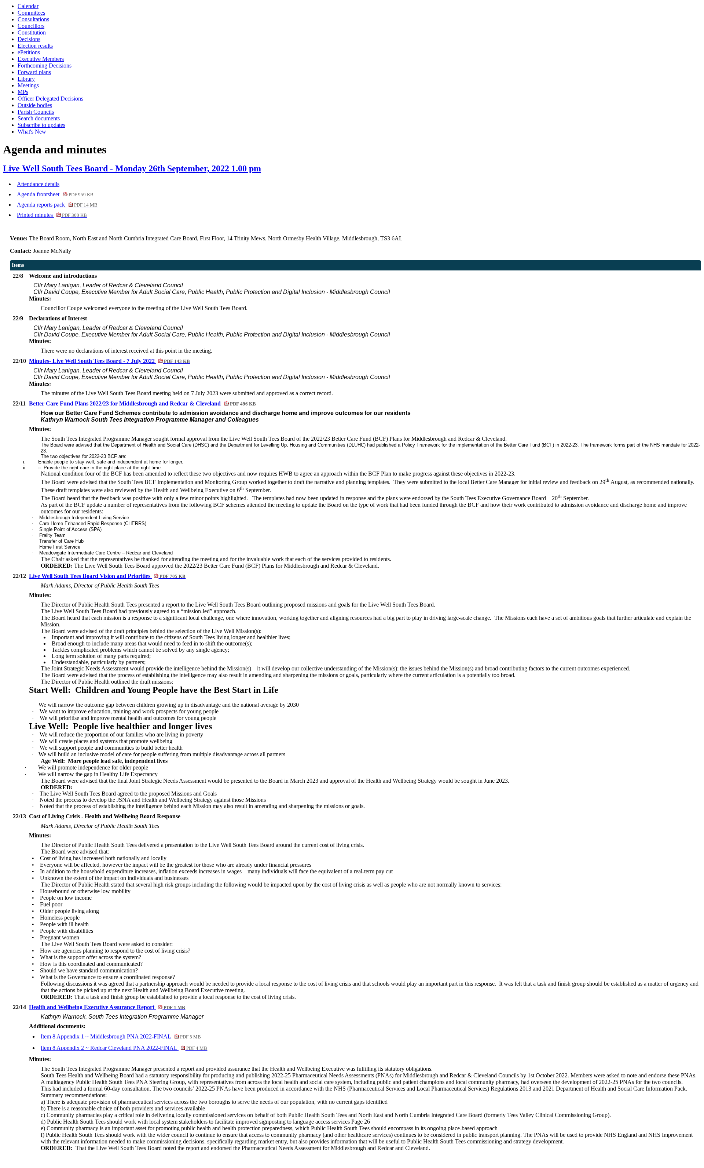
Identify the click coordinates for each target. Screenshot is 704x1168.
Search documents (39, 118)
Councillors (31, 26)
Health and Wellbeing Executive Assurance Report (107, 1007)
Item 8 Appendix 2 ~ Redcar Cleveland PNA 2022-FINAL (124, 1048)
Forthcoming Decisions (45, 65)
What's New (32, 131)
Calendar (28, 6)
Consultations (33, 19)
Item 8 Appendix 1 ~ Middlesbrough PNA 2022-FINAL (121, 1036)
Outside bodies (35, 105)
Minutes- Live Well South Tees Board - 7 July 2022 (109, 361)
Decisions (29, 39)
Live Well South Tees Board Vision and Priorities (107, 576)
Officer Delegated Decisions (50, 98)
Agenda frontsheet (55, 194)
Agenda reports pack (57, 204)
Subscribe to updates (41, 125)
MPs (23, 92)
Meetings (28, 85)
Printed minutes (52, 215)
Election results (35, 46)
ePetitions (29, 52)
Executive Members (41, 59)
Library (26, 79)
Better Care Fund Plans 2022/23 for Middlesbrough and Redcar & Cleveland (142, 403)
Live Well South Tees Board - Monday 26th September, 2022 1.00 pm (132, 168)
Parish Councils (36, 112)
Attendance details (38, 184)
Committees (31, 13)
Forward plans (34, 72)
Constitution (32, 32)
